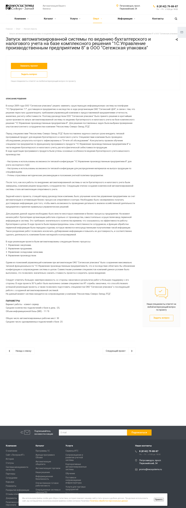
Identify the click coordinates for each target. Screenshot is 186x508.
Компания (20, 18)
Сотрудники (11, 478)
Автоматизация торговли (48, 468)
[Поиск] (176, 19)
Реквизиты (11, 486)
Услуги (74, 18)
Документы (11, 498)
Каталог (49, 18)
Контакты (158, 18)
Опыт (96, 18)
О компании (11, 451)
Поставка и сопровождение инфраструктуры (74, 480)
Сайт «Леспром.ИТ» (15, 455)
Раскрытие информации (17, 490)
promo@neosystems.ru (150, 469)
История (10, 459)
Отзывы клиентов (14, 494)
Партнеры (10, 474)
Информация (125, 18)
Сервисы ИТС (72, 451)
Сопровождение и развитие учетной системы (74, 457)
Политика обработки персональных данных (109, 501)
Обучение (70, 473)
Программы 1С (43, 451)
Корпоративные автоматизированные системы (76, 467)
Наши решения (43, 472)
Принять (159, 499)
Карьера (10, 482)
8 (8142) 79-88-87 (167, 6)
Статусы (10, 463)
